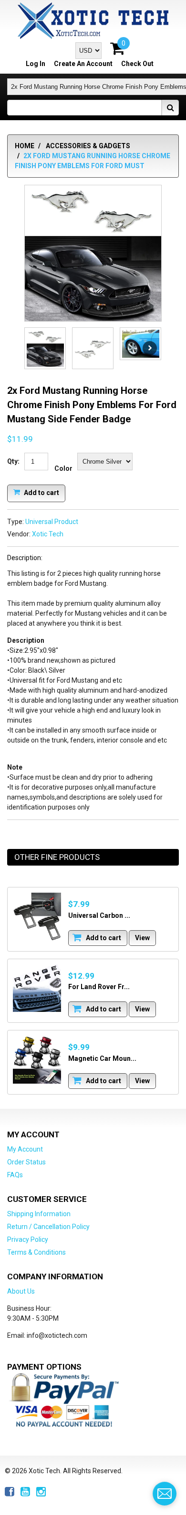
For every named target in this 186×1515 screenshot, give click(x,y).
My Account (25, 1149)
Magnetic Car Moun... (102, 1058)
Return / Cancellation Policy (48, 1226)
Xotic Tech (47, 534)
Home (24, 146)
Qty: (13, 461)
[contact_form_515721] (164, 1493)
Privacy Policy (27, 1239)
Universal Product (51, 521)
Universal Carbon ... (99, 915)
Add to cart (40, 492)
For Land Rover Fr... (99, 987)
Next (150, 348)
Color (63, 468)
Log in (35, 63)
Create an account (83, 63)
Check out (137, 63)
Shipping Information (39, 1214)
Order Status (26, 1162)
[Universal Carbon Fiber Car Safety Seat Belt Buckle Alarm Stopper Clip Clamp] (37, 917)
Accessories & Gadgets (88, 146)
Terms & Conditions (36, 1252)
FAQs (15, 1175)
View (142, 938)
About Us (21, 1291)
